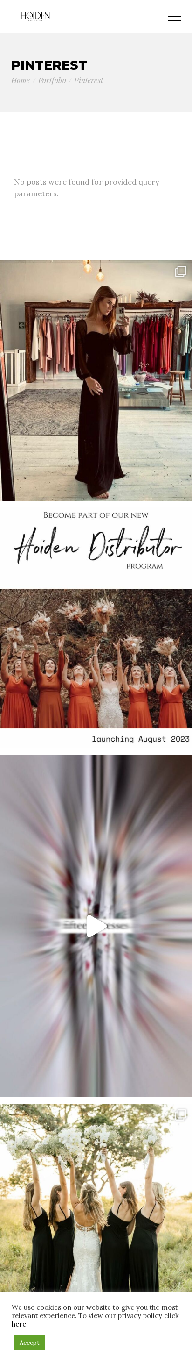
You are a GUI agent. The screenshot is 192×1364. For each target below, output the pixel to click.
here (19, 1324)
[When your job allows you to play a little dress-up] (96, 380)
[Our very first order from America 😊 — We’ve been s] (96, 926)
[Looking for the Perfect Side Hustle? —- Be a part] (96, 627)
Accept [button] (30, 1343)
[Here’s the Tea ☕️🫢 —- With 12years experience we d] (96, 1224)
